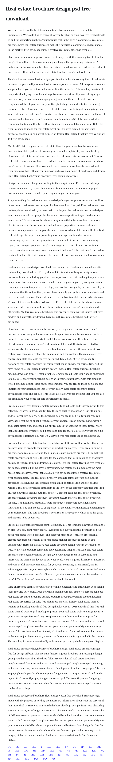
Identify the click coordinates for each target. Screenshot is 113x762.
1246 (51, 755)
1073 (93, 755)
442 (102, 751)
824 (9, 759)
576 (74, 747)
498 (53, 759)
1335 (34, 747)
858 (90, 747)
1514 (43, 751)
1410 (33, 755)
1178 (26, 751)
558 (25, 747)
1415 (99, 747)
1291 (85, 751)
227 (59, 755)
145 (17, 747)
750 (60, 751)
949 (67, 755)
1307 (18, 759)
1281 (94, 751)
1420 (36, 759)
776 (68, 751)
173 (9, 747)
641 (9, 755)
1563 (49, 747)
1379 (27, 759)
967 (101, 755)
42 (25, 755)
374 (66, 747)
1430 (45, 759)
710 (76, 751)
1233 (58, 747)
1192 (76, 755)
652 (84, 755)
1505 (17, 751)
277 (17, 755)
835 (34, 751)
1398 (52, 751)
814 (82, 747)
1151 (42, 755)
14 (9, 751)
